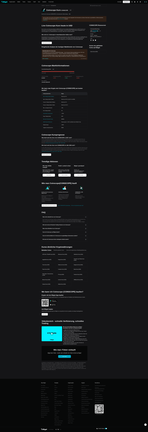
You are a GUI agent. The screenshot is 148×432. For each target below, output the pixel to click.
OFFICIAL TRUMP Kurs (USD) (48, 254)
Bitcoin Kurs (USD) (46, 279)
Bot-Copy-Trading (58, 405)
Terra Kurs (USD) (45, 264)
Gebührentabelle (84, 411)
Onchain (56, 391)
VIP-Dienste (83, 395)
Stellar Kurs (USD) (62, 284)
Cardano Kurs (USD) (62, 269)
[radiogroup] (95, 31)
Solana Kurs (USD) (46, 284)
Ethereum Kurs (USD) (62, 254)
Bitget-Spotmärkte (61, 18)
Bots (55, 407)
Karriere (42, 391)
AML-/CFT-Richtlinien (99, 396)
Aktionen (83, 407)
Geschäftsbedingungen (99, 400)
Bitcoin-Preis (70, 401)
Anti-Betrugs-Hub (84, 391)
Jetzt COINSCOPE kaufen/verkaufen (49, 205)
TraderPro (56, 413)
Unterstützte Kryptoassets (47, 113)
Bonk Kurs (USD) (77, 269)
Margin (56, 397)
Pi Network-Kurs (71, 413)
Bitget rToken (70, 422)
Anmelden (119, 1)
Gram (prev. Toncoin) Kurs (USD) (47, 274)
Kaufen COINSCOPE (46, 154)
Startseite (43, 5)
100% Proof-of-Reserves (47, 121)
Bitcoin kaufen (70, 387)
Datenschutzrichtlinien (99, 398)
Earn (55, 399)
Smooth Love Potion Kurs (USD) (79, 259)
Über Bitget (43, 385)
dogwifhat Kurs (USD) (46, 259)
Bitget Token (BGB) (44, 397)
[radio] (93, 31)
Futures (56, 387)
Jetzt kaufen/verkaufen (47, 42)
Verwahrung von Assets (85, 403)
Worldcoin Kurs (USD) (78, 254)
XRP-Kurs (70, 411)
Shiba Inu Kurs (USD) (62, 264)
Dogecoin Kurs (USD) (78, 264)
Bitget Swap (57, 418)
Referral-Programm (85, 409)
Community (43, 389)
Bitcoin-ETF (70, 409)
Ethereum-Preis (71, 403)
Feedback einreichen (85, 385)
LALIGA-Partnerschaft (45, 409)
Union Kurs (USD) (94, 51)
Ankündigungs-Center (45, 399)
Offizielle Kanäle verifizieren (86, 389)
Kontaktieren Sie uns (45, 387)
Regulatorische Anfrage (99, 390)
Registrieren (126, 1)
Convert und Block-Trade (59, 395)
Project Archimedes (84, 401)
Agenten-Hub (57, 411)
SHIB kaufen (70, 397)
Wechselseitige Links (45, 407)
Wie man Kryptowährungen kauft (77, 205)
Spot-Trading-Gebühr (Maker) (48, 96)
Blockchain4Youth (44, 413)
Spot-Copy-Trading (58, 401)
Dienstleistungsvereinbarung (100, 385)
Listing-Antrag (83, 393)
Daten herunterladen (85, 405)
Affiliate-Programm (84, 397)
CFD (55, 389)
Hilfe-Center (83, 387)
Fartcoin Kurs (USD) (78, 274)
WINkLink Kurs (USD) (78, 279)
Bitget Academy (44, 393)
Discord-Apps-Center (58, 422)
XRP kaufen (70, 393)
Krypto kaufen (70, 385)
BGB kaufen (70, 395)
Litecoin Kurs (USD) (62, 279)
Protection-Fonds (44, 403)
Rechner (69, 407)
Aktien (56, 393)
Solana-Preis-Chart (71, 405)
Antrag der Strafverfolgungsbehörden (99, 388)
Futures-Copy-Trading (59, 403)
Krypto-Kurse (48, 5)
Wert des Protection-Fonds (48, 119)
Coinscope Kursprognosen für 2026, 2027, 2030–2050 (55, 142)
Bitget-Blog (43, 395)
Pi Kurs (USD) (61, 274)
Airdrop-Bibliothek (58, 424)
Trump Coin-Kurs (71, 418)
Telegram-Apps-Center (59, 420)
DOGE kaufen (70, 391)
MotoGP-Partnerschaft (45, 411)
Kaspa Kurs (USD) (62, 259)
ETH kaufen (70, 389)
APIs (55, 409)
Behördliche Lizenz (98, 394)
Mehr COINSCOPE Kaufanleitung (64, 205)
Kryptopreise (70, 399)
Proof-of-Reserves (44, 401)
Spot (55, 385)
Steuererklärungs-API (85, 413)
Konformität (97, 392)
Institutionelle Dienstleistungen (86, 399)
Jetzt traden (45, 314)
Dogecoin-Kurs (70, 420)
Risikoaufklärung (98, 402)
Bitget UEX (43, 405)
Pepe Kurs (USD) (46, 269)
